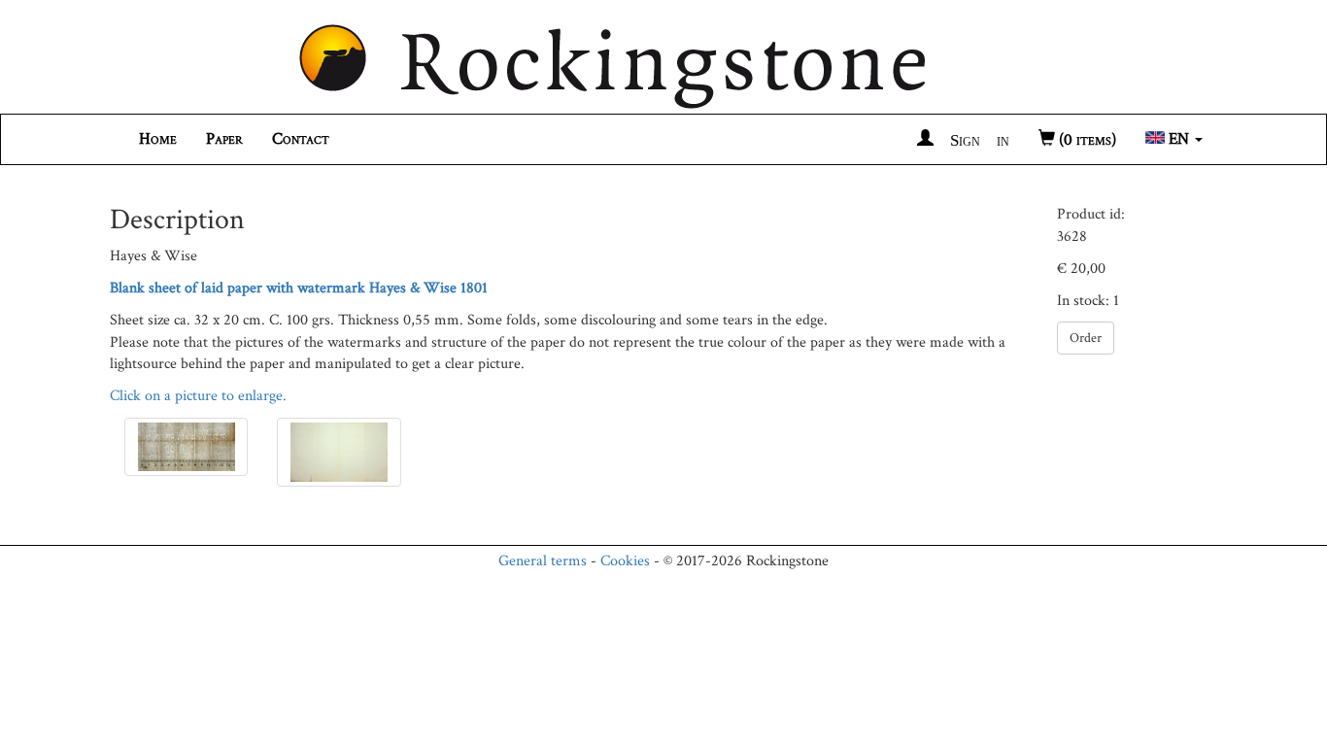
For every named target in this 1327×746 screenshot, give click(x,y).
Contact (300, 139)
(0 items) (1085, 140)
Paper (224, 139)
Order (1086, 338)
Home (158, 139)
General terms (542, 561)
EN (1179, 139)
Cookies (625, 561)
